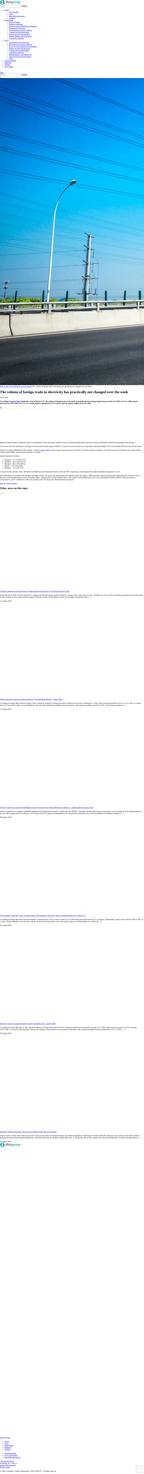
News (6, 40)
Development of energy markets (20, 30)
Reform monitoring (16, 24)
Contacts (12, 18)
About (6, 10)
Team (11, 14)
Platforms (7, 63)
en (2, 73)
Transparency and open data (19, 42)
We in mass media (10, 1455)
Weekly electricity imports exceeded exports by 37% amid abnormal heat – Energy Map (31, 699)
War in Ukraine (14, 22)
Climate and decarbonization (19, 32)
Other (11, 59)
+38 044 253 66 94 (7, 1461)
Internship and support (17, 16)
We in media (8, 67)
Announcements (10, 61)
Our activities (13, 12)
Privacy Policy (5, 1438)
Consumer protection (16, 38)
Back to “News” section (8, 483)
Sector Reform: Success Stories (20, 57)
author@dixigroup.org (8, 1465)
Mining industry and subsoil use (20, 36)
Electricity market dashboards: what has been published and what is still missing (28, 1132)
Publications (8, 20)
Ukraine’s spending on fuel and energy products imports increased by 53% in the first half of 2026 (34, 591)
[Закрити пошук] (1, 77)
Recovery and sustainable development (23, 26)
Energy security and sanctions (19, 34)
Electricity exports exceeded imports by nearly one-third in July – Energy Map (27, 1024)
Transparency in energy (17, 28)
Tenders (7, 65)
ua (1, 73)
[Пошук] (1, 71)
